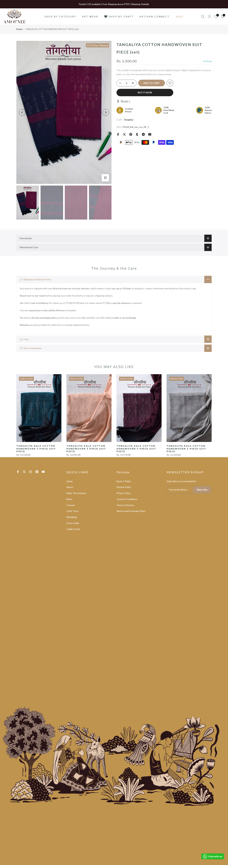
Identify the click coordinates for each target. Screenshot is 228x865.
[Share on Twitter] (124, 134)
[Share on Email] (149, 134)
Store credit (72, 523)
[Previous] (22, 112)
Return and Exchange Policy (131, 511)
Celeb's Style (73, 529)
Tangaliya (128, 119)
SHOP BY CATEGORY (60, 16)
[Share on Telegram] (143, 134)
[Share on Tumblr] (137, 134)
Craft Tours (72, 511)
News (69, 499)
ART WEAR (90, 16)
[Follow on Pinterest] (36, 472)
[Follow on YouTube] (43, 472)
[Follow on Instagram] (30, 472)
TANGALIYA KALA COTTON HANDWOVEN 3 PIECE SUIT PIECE (36, 448)
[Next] (105, 112)
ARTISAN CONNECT (154, 16)
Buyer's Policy (124, 481)
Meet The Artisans (76, 493)
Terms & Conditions (127, 499)
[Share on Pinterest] (130, 134)
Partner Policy (124, 487)
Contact (70, 505)
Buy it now (145, 92)
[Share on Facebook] (118, 134)
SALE (179, 16)
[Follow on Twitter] (24, 472)
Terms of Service (125, 505)
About (69, 487)
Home (19, 29)
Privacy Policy (124, 493)
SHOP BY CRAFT (121, 16)
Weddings (71, 517)
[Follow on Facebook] (17, 472)
